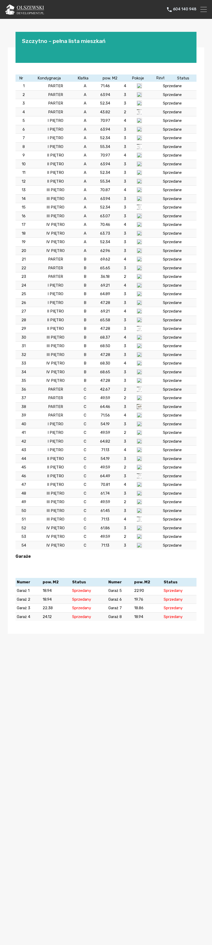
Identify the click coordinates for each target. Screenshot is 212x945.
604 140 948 (184, 9)
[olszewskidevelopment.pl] (24, 12)
